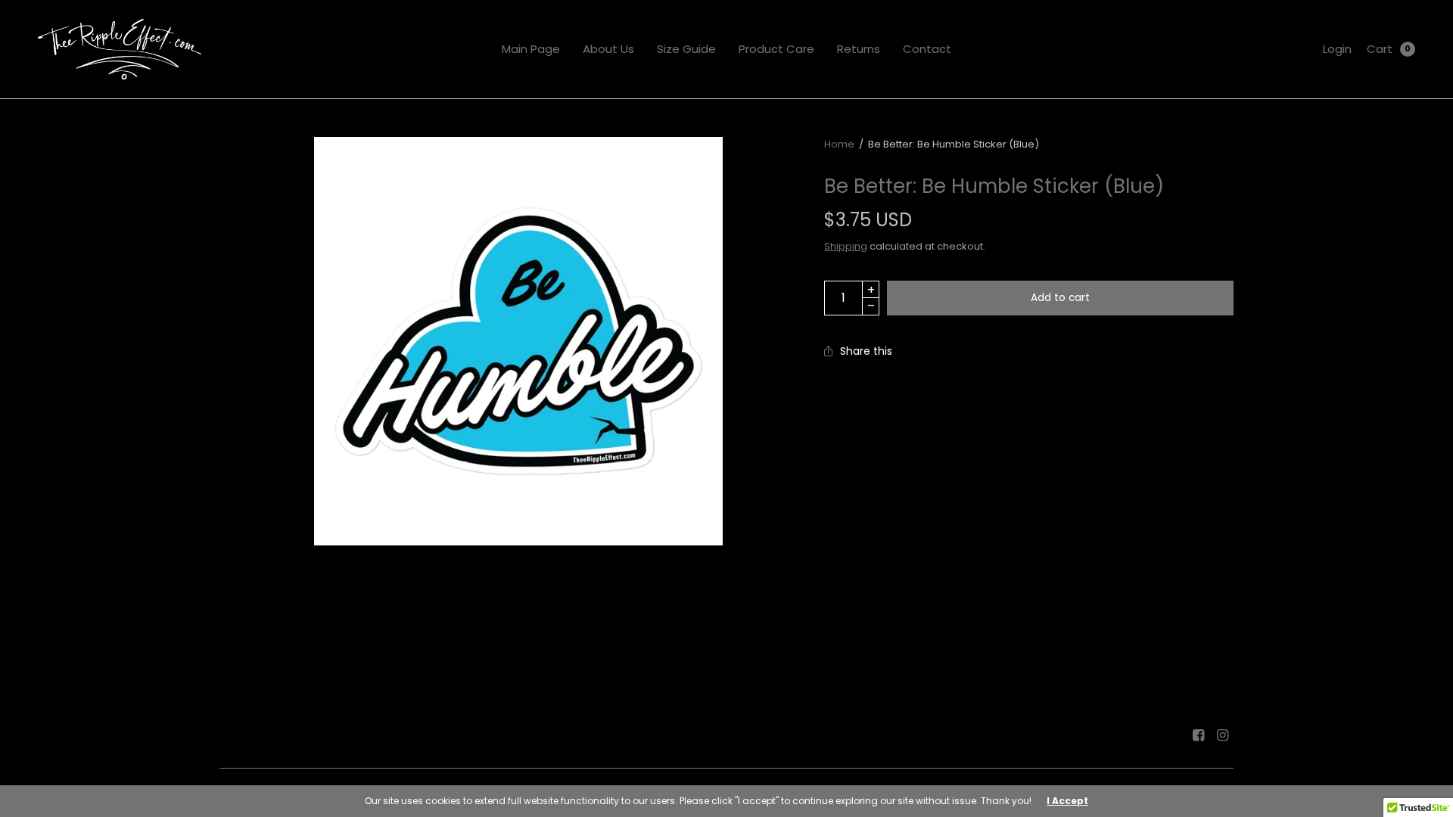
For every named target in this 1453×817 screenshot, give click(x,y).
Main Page (531, 49)
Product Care (776, 49)
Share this (866, 351)
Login (1337, 49)
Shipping (845, 246)
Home (839, 144)
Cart (1379, 49)
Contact (927, 49)
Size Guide (686, 49)
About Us (608, 49)
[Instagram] (1223, 735)
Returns (858, 49)
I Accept (1067, 801)
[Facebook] (1199, 735)
